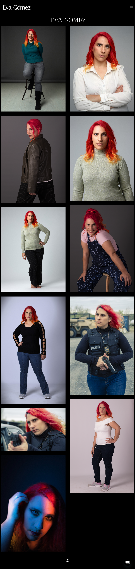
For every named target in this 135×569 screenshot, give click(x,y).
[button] (131, 7)
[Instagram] (67, 560)
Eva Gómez (17, 7)
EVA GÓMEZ (68, 20)
